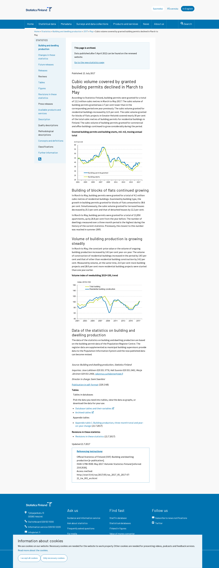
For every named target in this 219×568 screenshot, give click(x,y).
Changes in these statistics (46, 56)
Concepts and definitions (50, 140)
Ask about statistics (77, 523)
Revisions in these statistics (47, 96)
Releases (42, 70)
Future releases (46, 64)
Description (44, 119)
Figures (42, 88)
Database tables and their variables (93, 408)
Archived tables (83, 412)
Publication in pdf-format (85, 384)
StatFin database (118, 517)
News (146, 23)
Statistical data (47, 23)
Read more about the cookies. (33, 550)
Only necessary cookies (54, 558)
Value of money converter (122, 533)
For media (72, 533)
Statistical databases (120, 523)
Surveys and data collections (92, 23)
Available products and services (49, 111)
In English (187, 8)
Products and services (125, 23)
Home (30, 23)
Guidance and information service (83, 517)
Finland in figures (118, 528)
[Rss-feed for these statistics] (51, 160)
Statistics (46, 31)
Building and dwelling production (67, 31)
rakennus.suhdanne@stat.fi (109, 373)
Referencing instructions (89, 451)
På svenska (172, 8)
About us (159, 23)
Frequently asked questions (80, 528)
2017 (86, 31)
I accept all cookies (29, 558)
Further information (48, 152)
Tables (41, 82)
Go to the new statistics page (89, 62)
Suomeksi (158, 8)
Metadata (66, 23)
